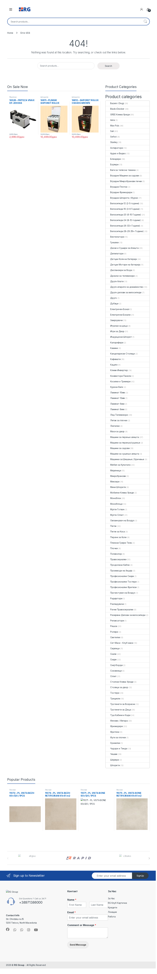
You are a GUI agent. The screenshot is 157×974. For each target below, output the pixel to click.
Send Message (78, 944)
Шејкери (114, 759)
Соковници (116, 670)
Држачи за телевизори (122, 275)
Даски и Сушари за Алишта (124, 248)
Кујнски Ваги (116, 387)
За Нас (111, 898)
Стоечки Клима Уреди (121, 681)
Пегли (113, 526)
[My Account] (141, 9)
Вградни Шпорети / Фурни (124, 198)
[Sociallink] (7, 929)
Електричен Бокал (119, 309)
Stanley (114, 142)
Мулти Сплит (117, 515)
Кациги (113, 364)
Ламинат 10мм (117, 392)
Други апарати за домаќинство (126, 287)
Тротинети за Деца (120, 709)
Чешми (113, 754)
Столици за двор (119, 687)
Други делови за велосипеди (125, 292)
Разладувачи (117, 604)
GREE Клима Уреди (120, 114)
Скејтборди (116, 665)
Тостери (114, 693)
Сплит (113, 676)
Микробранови (118, 476)
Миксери (114, 481)
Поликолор (116, 554)
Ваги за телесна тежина (123, 170)
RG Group (19, 965)
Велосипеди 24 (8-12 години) (125, 220)
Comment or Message (81, 925)
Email (71, 912)
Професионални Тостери (123, 581)
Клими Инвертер (119, 370)
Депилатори (116, 253)
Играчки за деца (119, 325)
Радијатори (116, 598)
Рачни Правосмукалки (121, 609)
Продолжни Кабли (120, 565)
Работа (112, 916)
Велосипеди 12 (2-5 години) (124, 203)
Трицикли (115, 698)
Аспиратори (116, 148)
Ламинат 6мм (117, 403)
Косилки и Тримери (120, 381)
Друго (113, 298)
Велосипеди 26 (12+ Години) (125, 225)
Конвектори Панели (120, 376)
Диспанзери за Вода (121, 270)
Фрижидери (116, 726)
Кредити (112, 907)
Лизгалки (115, 426)
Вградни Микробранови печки (126, 181)
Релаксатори (117, 620)
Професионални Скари (122, 576)
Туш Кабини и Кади (120, 715)
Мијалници (115, 470)
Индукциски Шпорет (121, 337)
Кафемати (115, 359)
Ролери (114, 631)
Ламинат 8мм (117, 409)
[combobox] (74, 21)
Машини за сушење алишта (124, 453)
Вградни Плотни (118, 186)
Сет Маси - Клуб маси (121, 643)
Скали (113, 654)
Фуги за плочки (118, 737)
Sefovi (113, 136)
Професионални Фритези (123, 587)
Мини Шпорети (118, 487)
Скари (113, 659)
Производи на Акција (121, 570)
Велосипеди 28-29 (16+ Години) (127, 231)
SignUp (140, 875)
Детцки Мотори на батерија (125, 264)
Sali (112, 131)
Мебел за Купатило (120, 464)
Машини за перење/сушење (125, 442)
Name (71, 899)
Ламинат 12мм (117, 398)
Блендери (115, 159)
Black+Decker (117, 108)
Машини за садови (120, 448)
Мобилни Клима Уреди (122, 492)
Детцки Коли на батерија (123, 259)
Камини (114, 348)
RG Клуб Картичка (117, 903)
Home (10, 33)
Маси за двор (117, 431)
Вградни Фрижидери (121, 192)
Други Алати (116, 281)
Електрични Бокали (120, 314)
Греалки (114, 242)
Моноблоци (116, 504)
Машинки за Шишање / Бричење (127, 459)
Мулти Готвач (117, 509)
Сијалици (115, 648)
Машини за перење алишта (124, 437)
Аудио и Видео (118, 153)
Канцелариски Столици (122, 353)
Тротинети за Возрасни (122, 704)
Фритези (13, 97)
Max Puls (114, 125)
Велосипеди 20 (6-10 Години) (125, 214)
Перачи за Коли (118, 537)
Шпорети (44, 97)
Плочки (114, 548)
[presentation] (149, 858)
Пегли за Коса (117, 531)
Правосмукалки (118, 559)
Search (145, 21)
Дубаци (114, 303)
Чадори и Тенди (118, 748)
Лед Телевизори (119, 414)
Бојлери (114, 164)
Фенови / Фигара (119, 720)
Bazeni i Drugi (117, 103)
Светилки (115, 637)
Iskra (112, 120)
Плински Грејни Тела (121, 542)
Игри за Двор (117, 331)
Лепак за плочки (118, 420)
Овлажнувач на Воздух (122, 520)
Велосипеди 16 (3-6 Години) (125, 209)
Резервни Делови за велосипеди (127, 615)
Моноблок (115, 498)
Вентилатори (117, 236)
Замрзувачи (116, 320)
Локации (112, 912)
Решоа (113, 626)
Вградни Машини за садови (124, 175)
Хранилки (115, 743)
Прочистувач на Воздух (122, 592)
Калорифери (116, 342)
